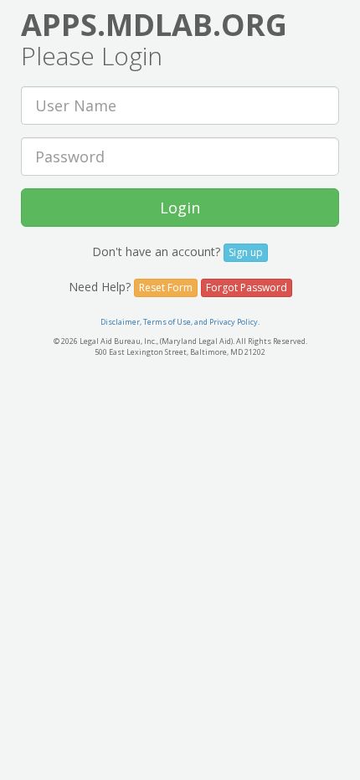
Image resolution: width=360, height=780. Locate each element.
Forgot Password (246, 287)
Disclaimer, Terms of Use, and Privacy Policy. (180, 321)
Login (180, 208)
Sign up (246, 252)
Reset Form (166, 287)
